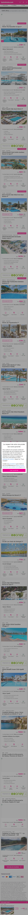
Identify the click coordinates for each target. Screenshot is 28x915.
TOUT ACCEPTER (14, 470)
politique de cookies (8, 459)
